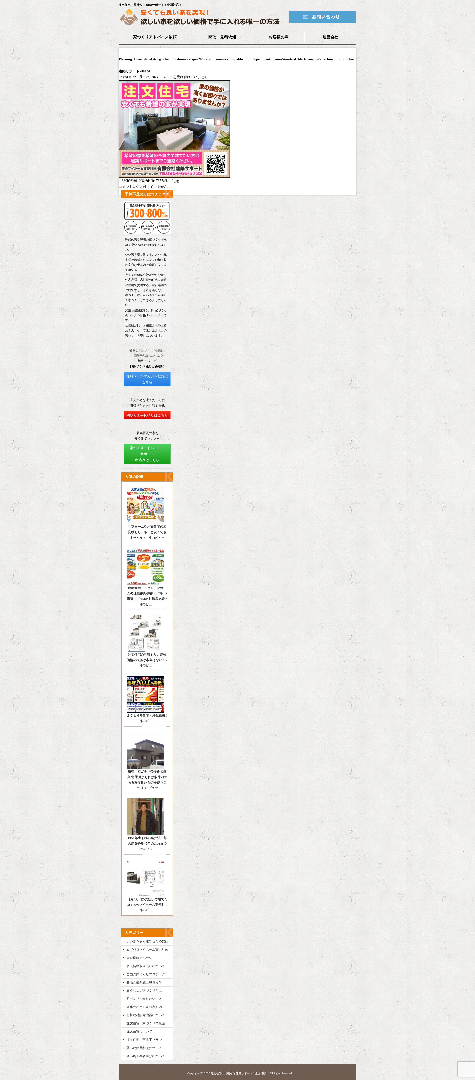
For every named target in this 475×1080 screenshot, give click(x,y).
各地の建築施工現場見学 (144, 982)
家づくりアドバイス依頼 (155, 37)
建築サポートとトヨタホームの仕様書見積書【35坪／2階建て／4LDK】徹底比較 (147, 593)
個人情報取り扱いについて (145, 966)
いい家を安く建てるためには (147, 941)
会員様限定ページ (139, 958)
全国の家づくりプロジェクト (147, 974)
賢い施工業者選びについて (145, 1056)
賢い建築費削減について (144, 1048)
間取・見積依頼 (222, 37)
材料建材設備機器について (145, 1015)
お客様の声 (278, 37)
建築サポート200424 (134, 71)
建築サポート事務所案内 (144, 1007)
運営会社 (330, 37)
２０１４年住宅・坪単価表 (146, 715)
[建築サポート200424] (174, 177)
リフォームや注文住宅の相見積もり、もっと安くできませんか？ (147, 532)
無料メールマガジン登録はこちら (147, 379)
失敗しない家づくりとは (144, 990)
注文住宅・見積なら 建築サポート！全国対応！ (240, 1073)
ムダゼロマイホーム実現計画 (147, 949)
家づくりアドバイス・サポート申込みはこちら (147, 454)
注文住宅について (139, 1031)
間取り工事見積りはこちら (147, 415)
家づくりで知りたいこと (144, 999)
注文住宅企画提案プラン (144, 1040)
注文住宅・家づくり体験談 (145, 1023)
